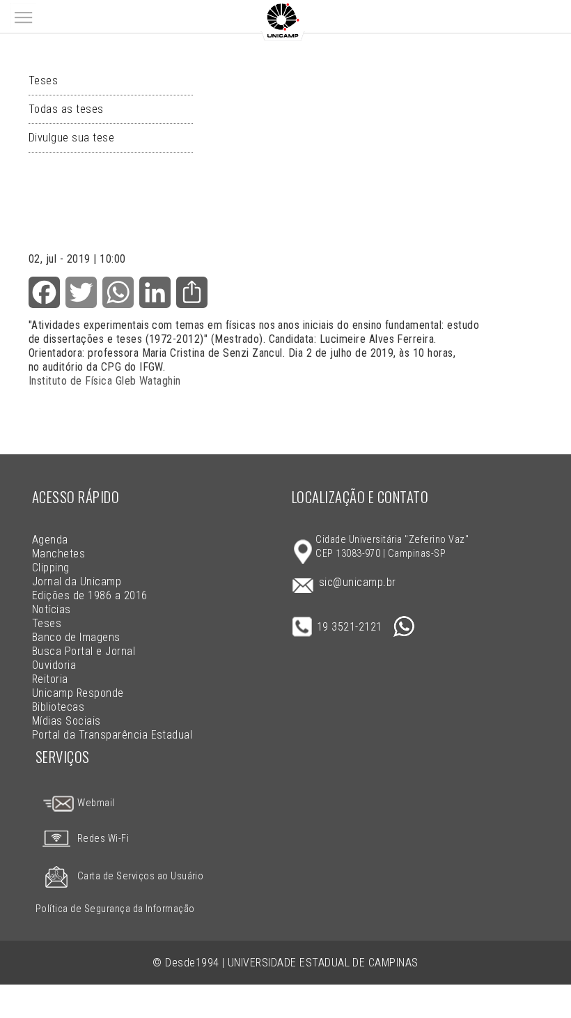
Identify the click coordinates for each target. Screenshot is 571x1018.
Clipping (51, 567)
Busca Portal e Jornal (83, 651)
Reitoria (50, 679)
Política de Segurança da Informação (115, 909)
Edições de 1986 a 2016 (90, 595)
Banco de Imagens (76, 637)
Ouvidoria (54, 665)
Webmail (95, 803)
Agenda (50, 539)
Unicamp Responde (78, 693)
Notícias (51, 609)
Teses (43, 80)
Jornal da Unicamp (76, 581)
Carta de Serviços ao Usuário (140, 876)
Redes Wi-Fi (103, 839)
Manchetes (58, 553)
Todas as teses (66, 109)
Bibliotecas (58, 707)
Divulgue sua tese (71, 137)
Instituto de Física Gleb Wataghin (105, 380)
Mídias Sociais (66, 720)
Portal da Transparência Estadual (112, 734)
